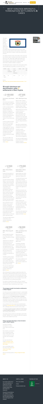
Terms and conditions (20, 381)
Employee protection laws (20, 385)
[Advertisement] (21, 25)
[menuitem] (8, 2)
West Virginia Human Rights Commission (8, 349)
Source (7, 141)
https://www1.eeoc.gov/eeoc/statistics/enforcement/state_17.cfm (14, 81)
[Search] (4, 7)
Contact (17, 383)
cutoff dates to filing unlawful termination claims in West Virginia (8, 343)
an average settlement (11, 305)
